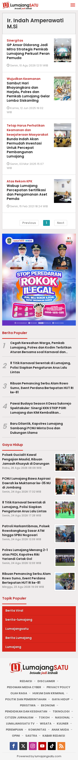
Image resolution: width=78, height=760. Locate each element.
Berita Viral (14, 610)
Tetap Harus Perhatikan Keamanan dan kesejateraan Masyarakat (27, 130)
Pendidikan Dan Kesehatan (26, 711)
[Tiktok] (52, 746)
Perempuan (14, 730)
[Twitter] (23, 746)
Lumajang (13, 647)
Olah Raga (18, 693)
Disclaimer (46, 681)
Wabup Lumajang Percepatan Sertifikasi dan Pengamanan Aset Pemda (27, 192)
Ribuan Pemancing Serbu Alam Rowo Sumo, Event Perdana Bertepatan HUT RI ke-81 (41, 388)
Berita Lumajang (18, 638)
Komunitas (37, 730)
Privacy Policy (58, 687)
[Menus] (73, 5)
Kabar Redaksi (53, 736)
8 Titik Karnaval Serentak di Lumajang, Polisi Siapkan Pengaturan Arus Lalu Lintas (40, 367)
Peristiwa (28, 705)
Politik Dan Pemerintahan (25, 699)
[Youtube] (42, 746)
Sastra (31, 736)
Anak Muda (60, 730)
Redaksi (26, 681)
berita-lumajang (18, 619)
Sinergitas (15, 40)
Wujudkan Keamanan (24, 79)
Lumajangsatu (17, 629)
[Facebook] (14, 746)
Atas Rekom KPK (19, 181)
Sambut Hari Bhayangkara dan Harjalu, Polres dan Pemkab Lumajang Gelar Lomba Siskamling (28, 92)
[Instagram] (33, 746)
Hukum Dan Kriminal (48, 693)
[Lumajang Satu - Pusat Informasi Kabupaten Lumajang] (20, 5)
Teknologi (61, 711)
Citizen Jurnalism (19, 717)
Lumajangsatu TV (20, 723)
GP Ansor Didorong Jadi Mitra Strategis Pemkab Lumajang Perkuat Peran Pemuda (28, 51)
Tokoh (44, 717)
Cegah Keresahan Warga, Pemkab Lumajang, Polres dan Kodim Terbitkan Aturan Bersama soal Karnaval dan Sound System (41, 347)
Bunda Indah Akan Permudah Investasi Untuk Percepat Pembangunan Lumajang (24, 148)
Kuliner (62, 723)
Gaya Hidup (60, 699)
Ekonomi (48, 705)
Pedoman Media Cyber (24, 687)
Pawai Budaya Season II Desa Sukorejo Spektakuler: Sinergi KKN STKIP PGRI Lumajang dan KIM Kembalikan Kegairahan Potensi (40, 408)
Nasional (62, 717)
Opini (16, 736)
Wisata (45, 723)
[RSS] (61, 746)
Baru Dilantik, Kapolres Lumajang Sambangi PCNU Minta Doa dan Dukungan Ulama (36, 428)
